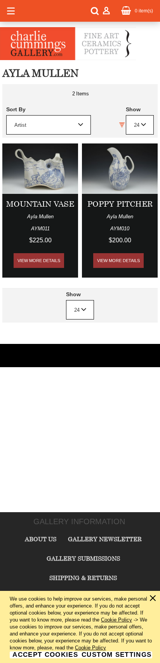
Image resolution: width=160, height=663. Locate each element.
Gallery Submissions (83, 558)
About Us (40, 538)
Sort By (16, 109)
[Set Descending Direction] (122, 125)
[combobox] (48, 125)
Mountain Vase (40, 203)
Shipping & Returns (83, 577)
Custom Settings (116, 654)
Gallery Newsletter (105, 538)
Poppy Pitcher (120, 203)
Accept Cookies (45, 654)
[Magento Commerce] (68, 58)
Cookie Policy (116, 620)
